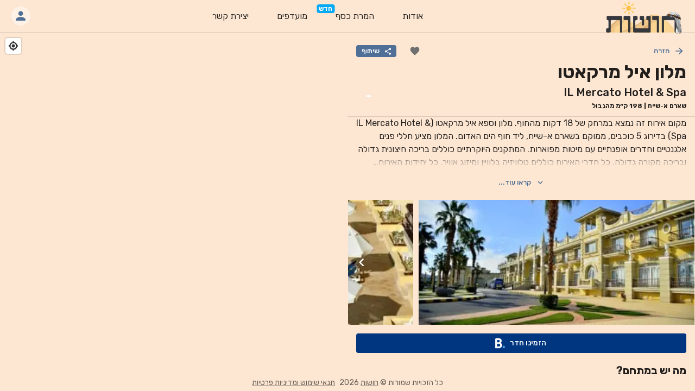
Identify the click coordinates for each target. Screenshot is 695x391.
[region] (174, 204)
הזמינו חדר (528, 343)
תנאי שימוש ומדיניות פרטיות (293, 382)
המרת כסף (355, 16)
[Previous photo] (681, 262)
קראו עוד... (514, 182)
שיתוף (371, 51)
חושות (369, 382)
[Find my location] (13, 46)
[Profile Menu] (21, 16)
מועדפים (292, 16)
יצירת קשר (230, 16)
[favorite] (415, 51)
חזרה (661, 51)
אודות (412, 16)
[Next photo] (361, 262)
